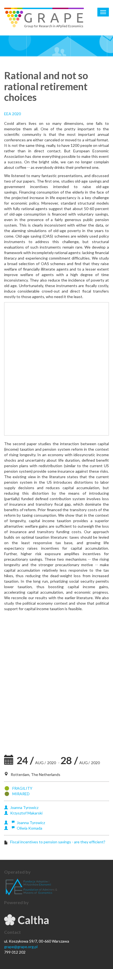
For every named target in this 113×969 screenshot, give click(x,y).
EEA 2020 (12, 113)
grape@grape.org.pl (21, 946)
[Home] (44, 18)
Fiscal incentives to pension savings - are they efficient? (57, 841)
